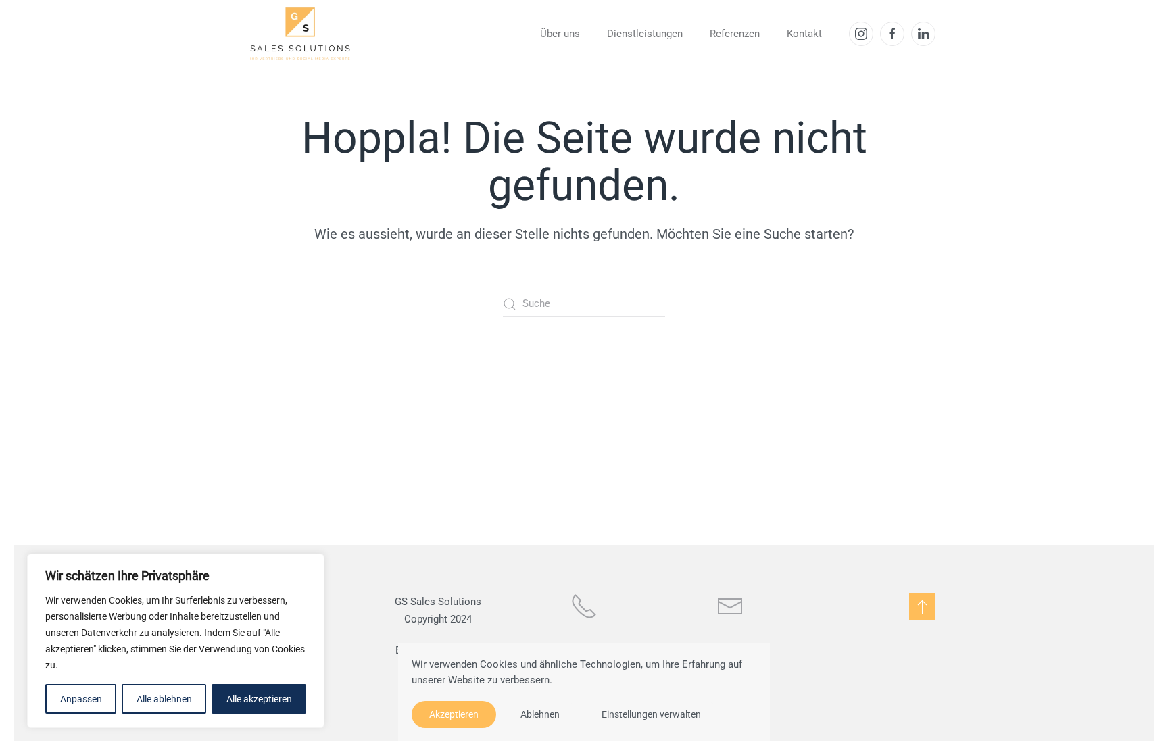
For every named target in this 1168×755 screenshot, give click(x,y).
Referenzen (735, 34)
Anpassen (81, 698)
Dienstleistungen (645, 34)
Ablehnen (540, 714)
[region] (175, 641)
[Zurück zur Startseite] (300, 34)
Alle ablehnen (164, 698)
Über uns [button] (560, 34)
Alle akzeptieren (259, 698)
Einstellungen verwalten (651, 714)
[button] (922, 606)
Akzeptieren (454, 714)
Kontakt (804, 34)
